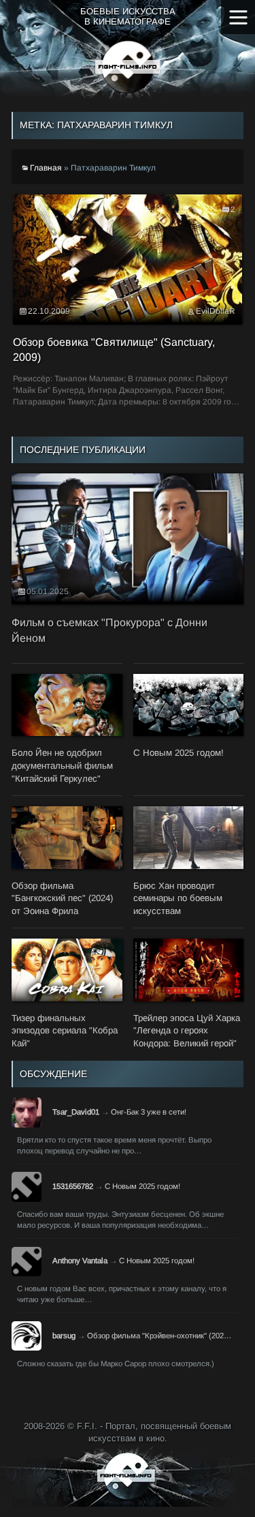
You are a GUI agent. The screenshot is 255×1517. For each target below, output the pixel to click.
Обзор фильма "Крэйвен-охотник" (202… (159, 1335)
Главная (46, 168)
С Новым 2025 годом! (142, 1186)
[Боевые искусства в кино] (127, 67)
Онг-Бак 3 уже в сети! (148, 1112)
